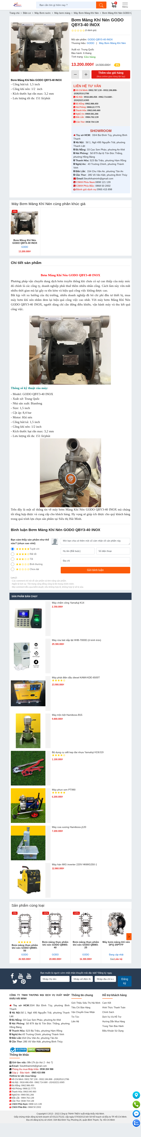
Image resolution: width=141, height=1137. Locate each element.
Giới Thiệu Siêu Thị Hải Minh (85, 1003)
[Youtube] (20, 976)
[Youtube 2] (28, 976)
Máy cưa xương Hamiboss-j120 (69, 827)
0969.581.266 (91, 114)
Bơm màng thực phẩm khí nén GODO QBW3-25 (86, 945)
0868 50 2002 (103, 185)
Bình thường (36, 564)
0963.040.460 (93, 110)
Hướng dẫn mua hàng (113, 1021)
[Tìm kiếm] (101, 5)
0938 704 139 (27, 1101)
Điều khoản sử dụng (112, 1030)
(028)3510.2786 (81, 93)
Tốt (31, 559)
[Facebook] (12, 976)
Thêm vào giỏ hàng (111, 74)
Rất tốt (33, 554)
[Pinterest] (23, 981)
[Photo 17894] (40, 47)
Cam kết (106, 1003)
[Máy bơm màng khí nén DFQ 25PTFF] (116, 925)
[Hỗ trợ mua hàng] (136, 1104)
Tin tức (75, 1017)
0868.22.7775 (93, 107)
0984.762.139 (92, 117)
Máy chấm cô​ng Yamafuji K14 (68, 602)
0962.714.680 (105, 97)
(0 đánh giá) (90, 30)
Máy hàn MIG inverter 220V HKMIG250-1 (74, 864)
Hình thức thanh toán (113, 1007)
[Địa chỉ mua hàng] (136, 1095)
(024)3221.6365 (81, 100)
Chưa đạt (34, 569)
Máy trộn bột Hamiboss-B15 (67, 714)
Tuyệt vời (34, 549)
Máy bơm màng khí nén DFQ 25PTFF (116, 943)
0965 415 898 (104, 189)
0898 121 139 (103, 182)
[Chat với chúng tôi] (136, 1123)
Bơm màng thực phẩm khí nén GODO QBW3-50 (25, 948)
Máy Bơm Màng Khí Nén (112, 43)
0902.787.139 (95, 90)
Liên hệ (75, 1021)
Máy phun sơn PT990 (63, 789)
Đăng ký (124, 981)
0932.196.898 (109, 90)
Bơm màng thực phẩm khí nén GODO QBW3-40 (55, 945)
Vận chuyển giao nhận (83, 1012)
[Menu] (125, 5)
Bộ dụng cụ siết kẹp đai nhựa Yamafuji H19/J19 (78, 752)
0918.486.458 (90, 97)
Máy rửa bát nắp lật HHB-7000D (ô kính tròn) (76, 640)
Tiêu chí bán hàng (80, 1007)
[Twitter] (15, 981)
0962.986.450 (91, 104)
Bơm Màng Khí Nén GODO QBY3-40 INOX (24, 241)
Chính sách (108, 1012)
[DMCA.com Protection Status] (39, 1049)
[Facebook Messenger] (136, 1114)
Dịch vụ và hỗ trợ (111, 1017)
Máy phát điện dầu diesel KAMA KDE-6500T (76, 677)
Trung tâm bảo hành (113, 1026)
